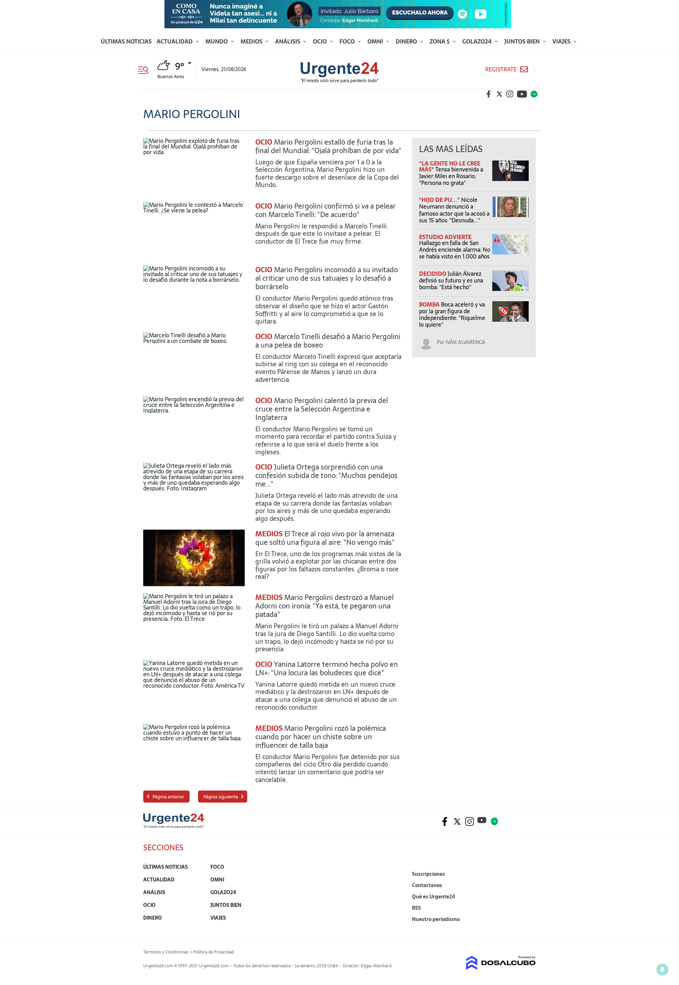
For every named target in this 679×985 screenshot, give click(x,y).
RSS (416, 908)
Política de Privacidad (213, 952)
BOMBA (430, 304)
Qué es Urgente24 (433, 897)
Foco (348, 41)
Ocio (320, 41)
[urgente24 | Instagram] (509, 94)
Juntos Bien (522, 41)
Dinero (407, 41)
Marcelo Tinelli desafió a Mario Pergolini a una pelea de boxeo (327, 341)
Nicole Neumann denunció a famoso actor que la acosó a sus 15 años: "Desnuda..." (454, 210)
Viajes (562, 41)
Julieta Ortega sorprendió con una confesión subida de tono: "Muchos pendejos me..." (326, 475)
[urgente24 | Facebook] (488, 94)
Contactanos (427, 885)
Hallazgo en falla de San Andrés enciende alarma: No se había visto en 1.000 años (454, 249)
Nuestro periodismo (436, 919)
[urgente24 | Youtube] (522, 94)
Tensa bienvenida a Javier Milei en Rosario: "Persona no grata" (451, 176)
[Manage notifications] (662, 969)
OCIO (263, 142)
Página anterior (168, 796)
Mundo (217, 41)
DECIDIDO (433, 273)
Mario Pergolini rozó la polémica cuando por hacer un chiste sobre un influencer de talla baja (320, 737)
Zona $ (440, 41)
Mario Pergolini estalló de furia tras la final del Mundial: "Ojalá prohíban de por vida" (328, 146)
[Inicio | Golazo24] (534, 94)
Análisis (288, 41)
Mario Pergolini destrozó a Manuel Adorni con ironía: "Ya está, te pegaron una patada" (324, 606)
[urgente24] (173, 826)
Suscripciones (428, 874)
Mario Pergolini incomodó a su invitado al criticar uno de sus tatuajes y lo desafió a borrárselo (326, 278)
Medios (252, 41)
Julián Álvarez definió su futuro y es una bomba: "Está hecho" (451, 280)
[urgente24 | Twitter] (499, 94)
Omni (375, 41)
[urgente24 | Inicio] (527, 930)
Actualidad (175, 41)
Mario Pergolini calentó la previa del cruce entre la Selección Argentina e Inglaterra (321, 409)
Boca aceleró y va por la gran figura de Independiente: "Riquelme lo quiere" (452, 315)
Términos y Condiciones (165, 952)
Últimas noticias (126, 41)
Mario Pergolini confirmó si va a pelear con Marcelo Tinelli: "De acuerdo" (325, 210)
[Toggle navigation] (146, 69)
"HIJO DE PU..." (440, 199)
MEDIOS (269, 534)
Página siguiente (220, 796)
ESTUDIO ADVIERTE (445, 236)
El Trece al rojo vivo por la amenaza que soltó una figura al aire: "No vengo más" (325, 538)
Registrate (501, 69)
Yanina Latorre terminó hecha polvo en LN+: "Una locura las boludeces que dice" (326, 668)
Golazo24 (477, 41)
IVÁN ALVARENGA (465, 342)
